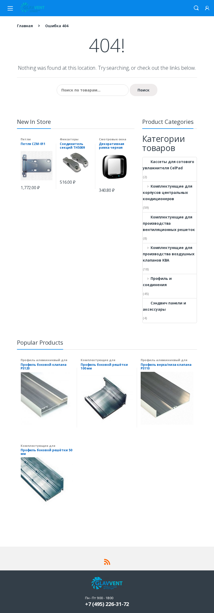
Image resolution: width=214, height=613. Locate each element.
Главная (25, 25)
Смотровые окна (112, 139)
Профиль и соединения (157, 281)
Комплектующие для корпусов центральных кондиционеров (167, 192)
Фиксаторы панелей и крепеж (75, 140)
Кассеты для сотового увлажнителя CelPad (168, 164)
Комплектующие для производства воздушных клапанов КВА (168, 254)
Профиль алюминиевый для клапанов (44, 361)
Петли (26, 139)
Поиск (144, 90)
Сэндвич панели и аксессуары (164, 306)
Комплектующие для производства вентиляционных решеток (169, 223)
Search (196, 8)
